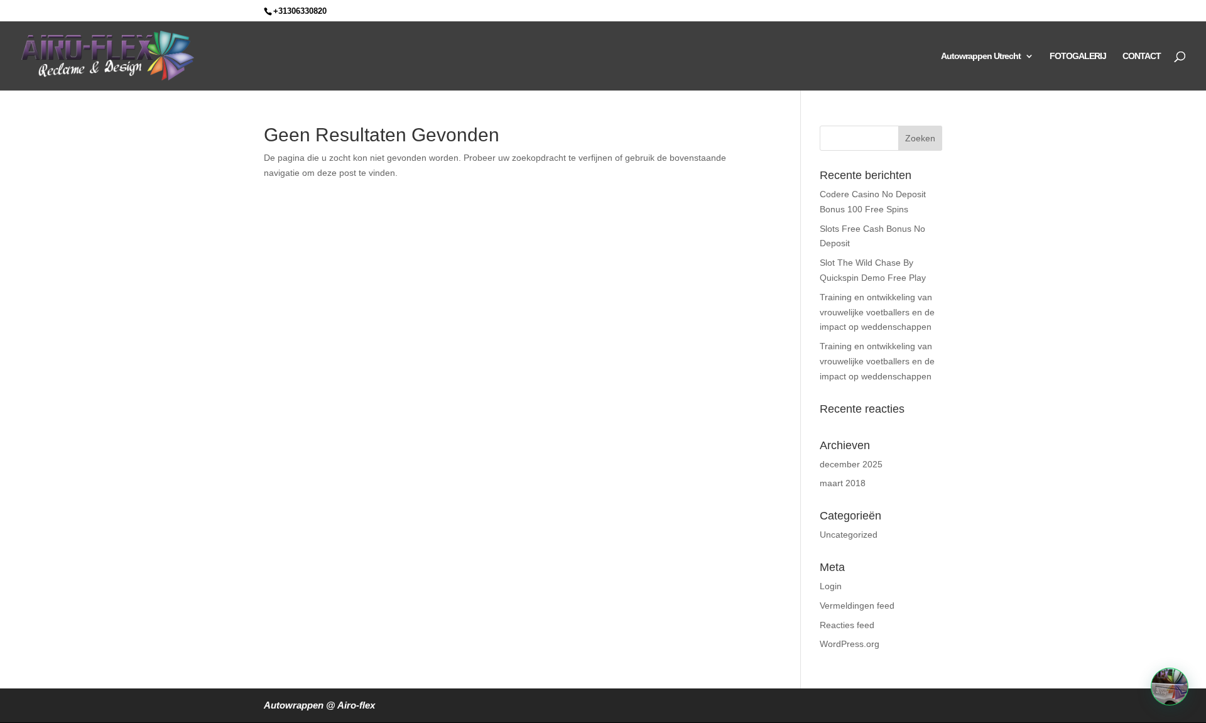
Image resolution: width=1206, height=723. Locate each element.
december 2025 (851, 464)
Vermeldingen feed (857, 606)
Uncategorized (848, 535)
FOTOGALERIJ (1078, 56)
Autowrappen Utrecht (981, 56)
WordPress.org (849, 644)
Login (831, 586)
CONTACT (1141, 56)
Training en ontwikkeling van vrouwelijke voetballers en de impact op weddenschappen (877, 312)
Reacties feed (847, 625)
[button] (1169, 686)
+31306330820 (300, 11)
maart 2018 (843, 483)
